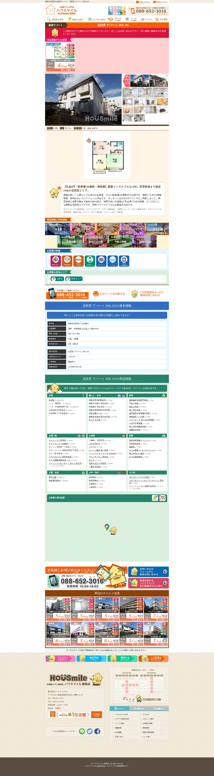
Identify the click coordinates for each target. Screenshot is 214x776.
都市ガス (90, 265)
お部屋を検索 (147, 723)
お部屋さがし (63, 658)
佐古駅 (84, 329)
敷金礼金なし (56, 265)
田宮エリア (76, 279)
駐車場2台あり (78, 264)
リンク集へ (147, 737)
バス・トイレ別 (112, 264)
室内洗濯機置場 (124, 264)
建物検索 (146, 728)
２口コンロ (101, 265)
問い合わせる (155, 658)
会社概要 (118, 732)
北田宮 (60, 279)
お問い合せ (119, 737)
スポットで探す (148, 719)
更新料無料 (67, 265)
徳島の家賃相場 (148, 732)
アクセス (146, 714)
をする (94, 658)
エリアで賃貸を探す (122, 719)
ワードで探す (120, 723)
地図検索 (118, 728)
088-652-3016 (125, 658)
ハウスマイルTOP (121, 714)
